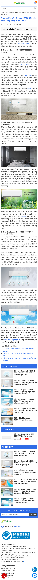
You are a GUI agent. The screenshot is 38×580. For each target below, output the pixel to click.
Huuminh (18, 24)
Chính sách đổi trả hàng (8, 578)
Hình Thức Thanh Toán (8, 571)
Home (2, 12)
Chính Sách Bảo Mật (7, 575)
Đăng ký (33, 514)
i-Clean (23, 216)
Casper (29, 89)
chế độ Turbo (24, 64)
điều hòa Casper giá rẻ (12, 340)
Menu (2, 3)
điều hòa (28, 75)
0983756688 (17, 526)
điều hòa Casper (23, 44)
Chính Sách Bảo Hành (7, 573)
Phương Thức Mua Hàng (8, 568)
